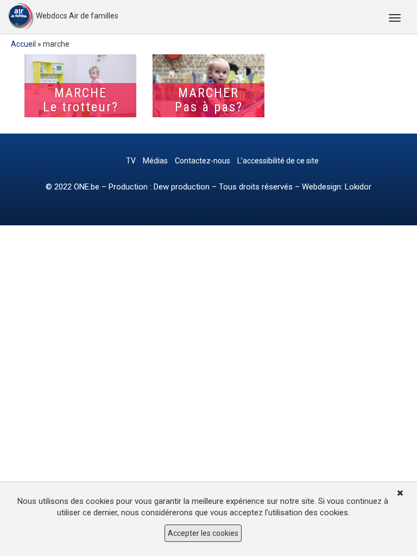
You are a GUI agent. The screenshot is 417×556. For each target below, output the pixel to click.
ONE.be (86, 187)
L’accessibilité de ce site (278, 160)
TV (131, 160)
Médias (155, 160)
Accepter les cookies (203, 533)
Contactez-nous (202, 160)
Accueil (23, 44)
